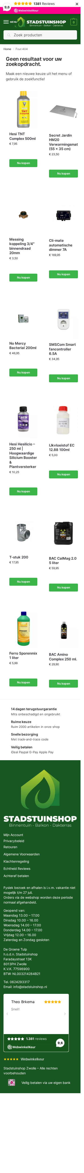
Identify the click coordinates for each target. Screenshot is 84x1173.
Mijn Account (13, 835)
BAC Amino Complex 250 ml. (63, 656)
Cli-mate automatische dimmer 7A (60, 245)
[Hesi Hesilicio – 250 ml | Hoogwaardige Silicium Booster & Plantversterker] (23, 419)
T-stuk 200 (18, 557)
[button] (73, 22)
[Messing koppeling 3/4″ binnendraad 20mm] (23, 214)
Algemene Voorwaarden (22, 854)
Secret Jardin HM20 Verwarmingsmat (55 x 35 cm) (63, 142)
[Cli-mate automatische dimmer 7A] (63, 215)
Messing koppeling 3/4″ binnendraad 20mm (22, 246)
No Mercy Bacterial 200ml (22, 345)
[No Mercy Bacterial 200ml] (23, 318)
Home (7, 49)
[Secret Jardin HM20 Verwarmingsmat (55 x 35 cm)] (63, 110)
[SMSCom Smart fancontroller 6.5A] (63, 319)
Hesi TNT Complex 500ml (22, 136)
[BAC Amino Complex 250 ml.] (63, 629)
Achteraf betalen (16, 876)
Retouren (10, 847)
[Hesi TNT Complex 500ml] (23, 109)
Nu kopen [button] (23, 163)
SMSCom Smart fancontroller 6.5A (62, 349)
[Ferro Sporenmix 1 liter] (23, 628)
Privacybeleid (14, 841)
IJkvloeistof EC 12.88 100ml (61, 447)
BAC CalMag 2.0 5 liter (63, 560)
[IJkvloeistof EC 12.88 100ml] (63, 420)
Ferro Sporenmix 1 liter (23, 655)
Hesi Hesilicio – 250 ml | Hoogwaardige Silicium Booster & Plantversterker (23, 455)
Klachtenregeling (16, 861)
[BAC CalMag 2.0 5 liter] (63, 533)
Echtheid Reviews (17, 869)
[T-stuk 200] (23, 532)
